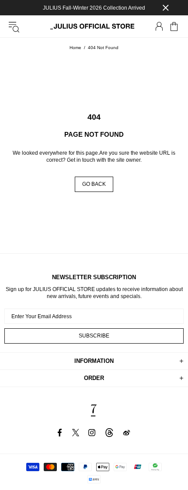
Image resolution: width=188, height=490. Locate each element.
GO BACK (94, 184)
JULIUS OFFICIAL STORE (94, 26)
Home (75, 47)
